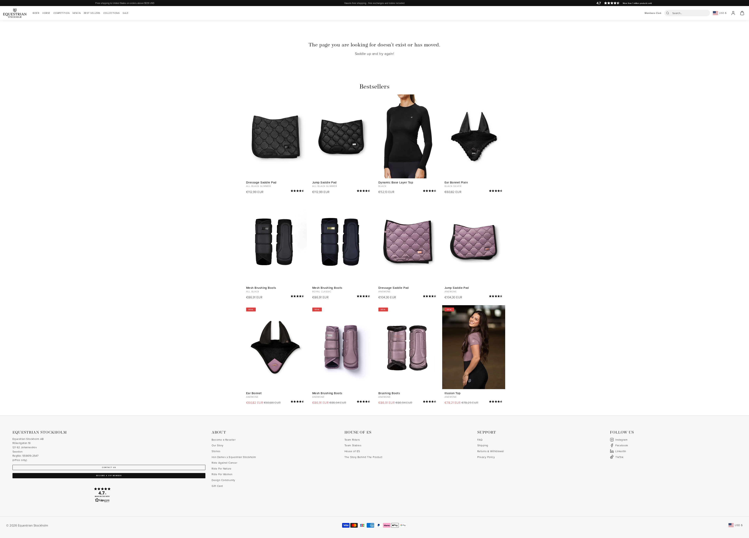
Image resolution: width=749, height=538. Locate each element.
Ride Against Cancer (224, 462)
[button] (687, 13)
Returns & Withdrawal (490, 451)
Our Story (218, 445)
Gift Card (217, 486)
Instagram (621, 439)
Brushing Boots (389, 393)
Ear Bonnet (254, 393)
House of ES (352, 451)
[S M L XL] (275, 242)
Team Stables (352, 445)
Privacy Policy (486, 457)
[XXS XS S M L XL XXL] (407, 136)
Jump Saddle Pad (324, 182)
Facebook (621, 445)
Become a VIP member (109, 475)
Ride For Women (222, 474)
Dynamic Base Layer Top (395, 182)
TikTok (619, 457)
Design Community (223, 480)
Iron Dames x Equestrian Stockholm (234, 457)
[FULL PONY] (473, 242)
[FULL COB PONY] (341, 136)
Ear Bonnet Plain (456, 182)
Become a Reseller (223, 439)
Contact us (109, 467)
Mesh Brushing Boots (261, 288)
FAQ (480, 439)
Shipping (482, 445)
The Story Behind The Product (363, 457)
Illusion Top (453, 393)
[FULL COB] (275, 136)
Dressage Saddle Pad (261, 182)
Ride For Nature (221, 468)
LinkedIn (620, 451)
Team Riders (352, 439)
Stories (216, 451)
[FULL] (473, 136)
